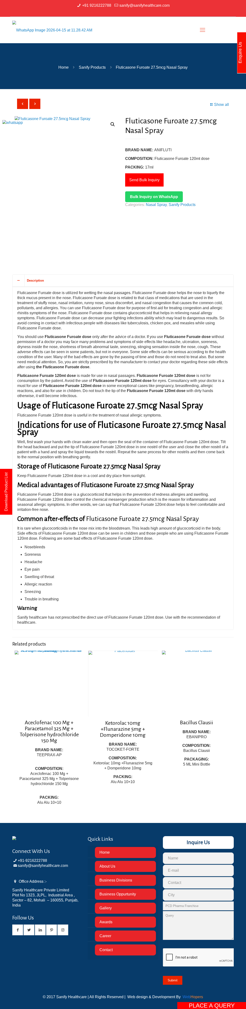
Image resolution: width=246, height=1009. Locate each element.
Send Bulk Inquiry (144, 180)
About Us (107, 866)
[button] (112, 124)
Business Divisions (115, 880)
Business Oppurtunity (117, 894)
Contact (106, 950)
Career (105, 936)
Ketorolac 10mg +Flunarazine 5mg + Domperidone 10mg (123, 729)
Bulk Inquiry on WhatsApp (154, 197)
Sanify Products (92, 67)
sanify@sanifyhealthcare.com (144, 5)
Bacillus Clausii (196, 722)
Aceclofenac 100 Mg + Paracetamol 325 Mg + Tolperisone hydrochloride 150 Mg (49, 731)
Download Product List (6, 491)
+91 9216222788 (96, 5)
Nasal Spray (156, 205)
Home (63, 67)
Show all (221, 105)
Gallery (105, 908)
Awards (105, 922)
